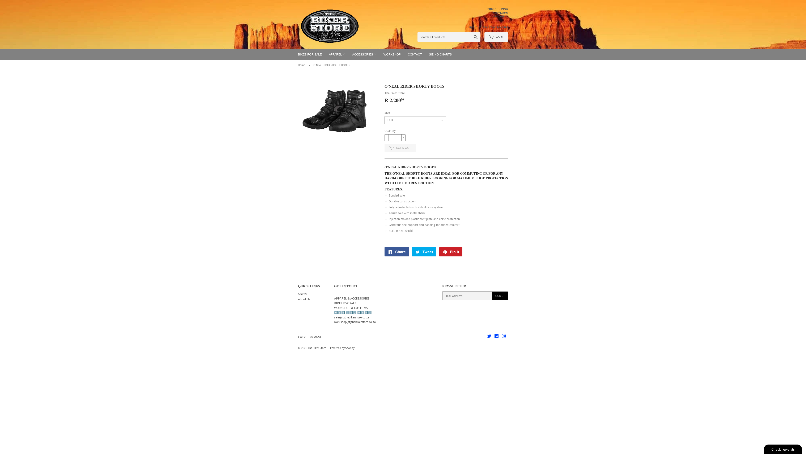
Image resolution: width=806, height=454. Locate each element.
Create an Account (495, 27)
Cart (499, 36)
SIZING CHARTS (440, 54)
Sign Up (500, 295)
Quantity (390, 130)
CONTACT (415, 54)
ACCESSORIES (363, 54)
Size (387, 112)
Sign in (473, 27)
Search (302, 294)
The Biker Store (317, 348)
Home (301, 65)
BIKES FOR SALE (310, 54)
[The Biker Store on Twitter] (489, 336)
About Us (304, 299)
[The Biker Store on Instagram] (504, 336)
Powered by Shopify (342, 348)
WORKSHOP (392, 54)
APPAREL (336, 54)
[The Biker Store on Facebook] (496, 336)
